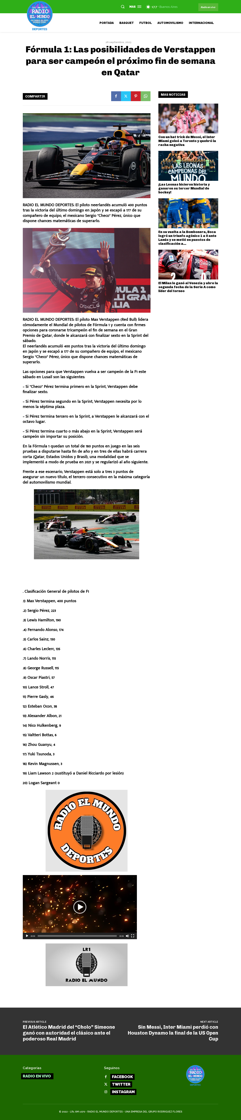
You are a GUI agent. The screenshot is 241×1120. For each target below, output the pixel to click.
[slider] (77, 936)
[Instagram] (106, 1092)
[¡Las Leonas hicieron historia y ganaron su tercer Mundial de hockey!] (188, 166)
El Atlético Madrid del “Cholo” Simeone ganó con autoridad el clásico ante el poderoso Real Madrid (69, 1033)
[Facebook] (116, 96)
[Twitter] (126, 96)
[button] (123, 7)
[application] (80, 907)
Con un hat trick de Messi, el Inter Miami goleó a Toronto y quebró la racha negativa (187, 141)
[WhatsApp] (146, 96)
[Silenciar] (127, 936)
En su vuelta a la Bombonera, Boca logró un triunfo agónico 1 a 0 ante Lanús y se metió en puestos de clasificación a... (187, 238)
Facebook (122, 1076)
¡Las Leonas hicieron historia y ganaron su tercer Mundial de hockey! (184, 188)
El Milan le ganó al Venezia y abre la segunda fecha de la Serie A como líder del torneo (188, 287)
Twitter (121, 1084)
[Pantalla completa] (132, 936)
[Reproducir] (27, 936)
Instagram (123, 1091)
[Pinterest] (136, 96)
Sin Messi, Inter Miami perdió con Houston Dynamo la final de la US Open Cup (173, 1033)
